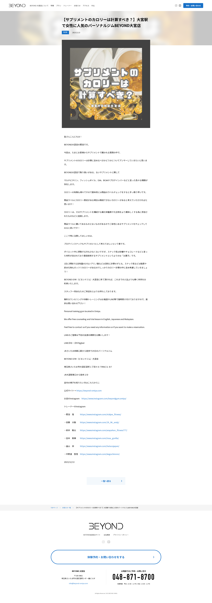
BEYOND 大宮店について (39, 5)
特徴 (52, 5)
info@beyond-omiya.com (78, 583)
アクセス (86, 5)
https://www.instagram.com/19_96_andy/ (99, 422)
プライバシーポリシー (121, 535)
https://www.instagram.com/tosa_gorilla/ (99, 438)
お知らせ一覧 (66, 508)
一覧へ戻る (106, 481)
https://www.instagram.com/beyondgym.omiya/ (103, 398)
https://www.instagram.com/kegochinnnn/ (100, 454)
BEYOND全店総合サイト (91, 535)
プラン (58, 5)
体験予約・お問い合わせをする (106, 557)
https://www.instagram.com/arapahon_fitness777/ (103, 430)
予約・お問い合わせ (193, 5)
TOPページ (54, 508)
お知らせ (77, 5)
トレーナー (67, 5)
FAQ (93, 5)
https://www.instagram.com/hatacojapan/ (99, 446)
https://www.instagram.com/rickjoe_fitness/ (100, 414)
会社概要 (107, 535)
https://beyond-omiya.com (89, 390)
